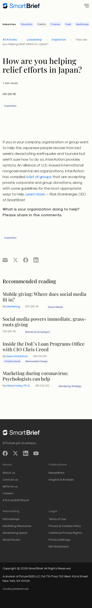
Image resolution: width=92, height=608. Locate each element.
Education (27, 24)
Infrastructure (12, 361)
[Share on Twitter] (15, 260)
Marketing (13, 306)
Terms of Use (57, 519)
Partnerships (11, 519)
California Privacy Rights (65, 532)
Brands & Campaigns (37, 331)
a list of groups (39, 176)
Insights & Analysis (61, 479)
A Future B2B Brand (16, 500)
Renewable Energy (36, 361)
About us (9, 472)
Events (42, 24)
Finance (55, 24)
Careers (8, 493)
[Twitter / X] (15, 453)
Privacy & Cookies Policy (65, 526)
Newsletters (56, 472)
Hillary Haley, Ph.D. (18, 385)
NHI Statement (59, 546)
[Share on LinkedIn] (36, 260)
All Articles (10, 39)
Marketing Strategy (70, 385)
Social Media (55, 306)
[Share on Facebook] (26, 260)
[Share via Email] (5, 260)
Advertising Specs (15, 532)
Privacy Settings (59, 539)
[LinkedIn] (26, 453)
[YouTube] (36, 453)
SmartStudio (11, 539)
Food (68, 24)
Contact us (10, 479)
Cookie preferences (16, 588)
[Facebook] (5, 453)
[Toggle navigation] (85, 5)
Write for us (10, 486)
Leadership (34, 39)
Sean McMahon (17, 356)
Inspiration (59, 39)
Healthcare (82, 24)
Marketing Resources (17, 526)
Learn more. (35, 194)
